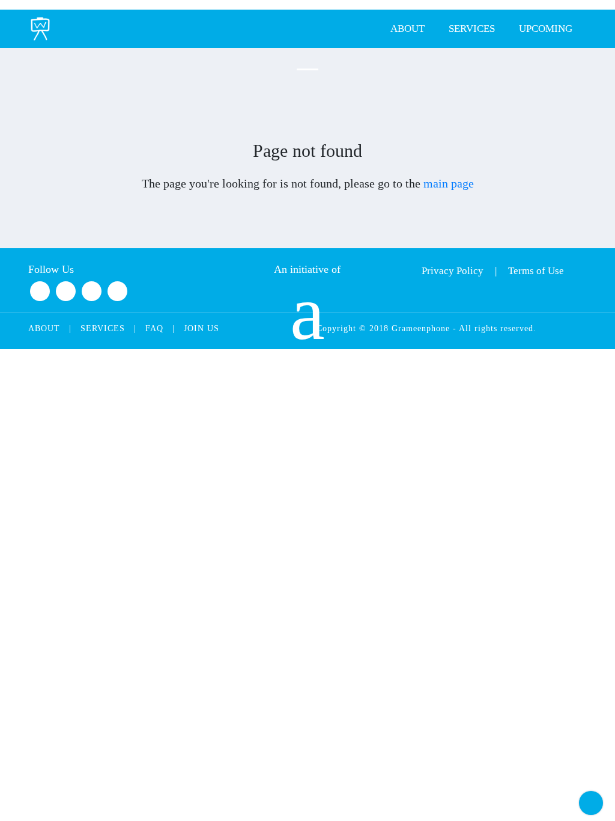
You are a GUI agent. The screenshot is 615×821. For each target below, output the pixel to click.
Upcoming (545, 28)
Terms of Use (536, 270)
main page (448, 183)
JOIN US (201, 328)
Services (472, 28)
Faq (154, 328)
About (407, 28)
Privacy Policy (452, 270)
